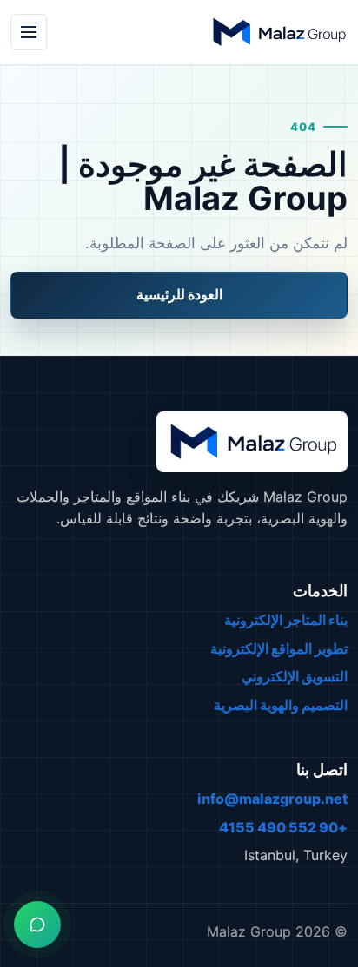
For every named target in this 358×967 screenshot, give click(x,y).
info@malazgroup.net (272, 798)
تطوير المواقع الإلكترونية (279, 648)
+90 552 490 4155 (283, 827)
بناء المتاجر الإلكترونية (286, 619)
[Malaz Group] (278, 32)
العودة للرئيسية (179, 294)
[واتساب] (37, 924)
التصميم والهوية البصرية (281, 705)
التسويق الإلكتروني (295, 676)
